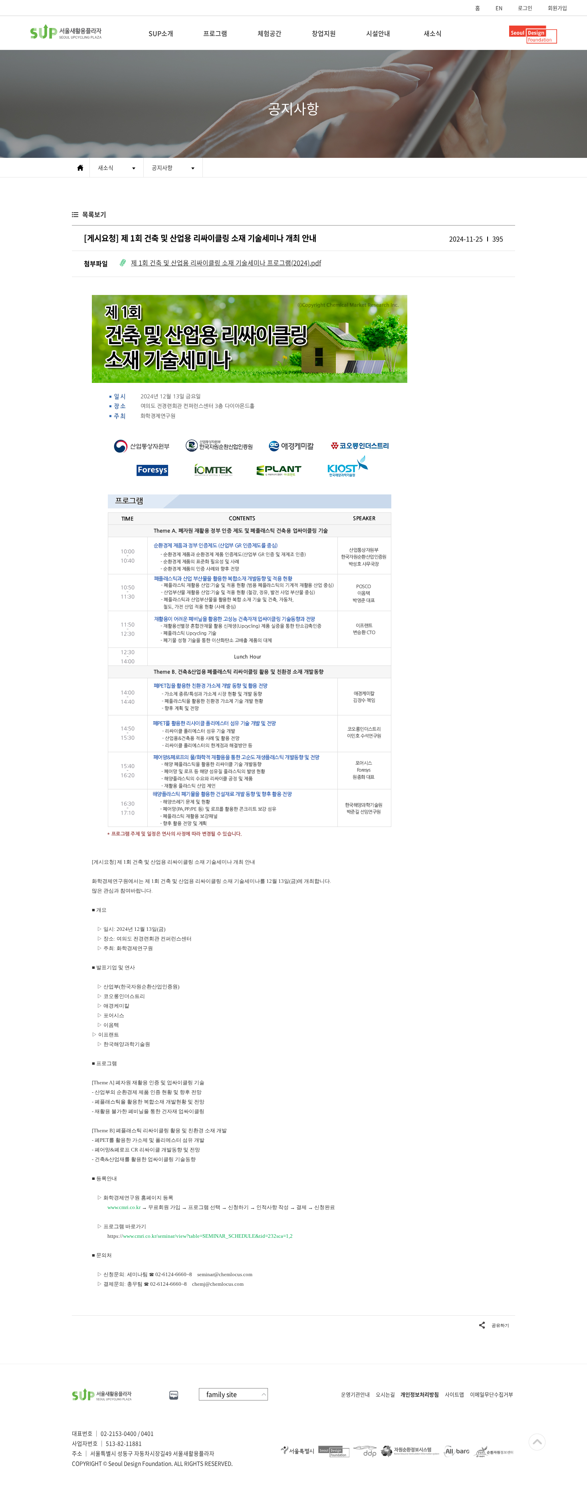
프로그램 (215, 33)
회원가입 (557, 8)
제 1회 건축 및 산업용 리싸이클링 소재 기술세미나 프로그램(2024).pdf (226, 262)
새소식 (433, 33)
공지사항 (162, 167)
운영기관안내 (355, 1394)
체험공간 (270, 33)
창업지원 (324, 33)
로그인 (525, 8)
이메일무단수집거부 (491, 1394)
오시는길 (385, 1394)
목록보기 (94, 214)
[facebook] (144, 1394)
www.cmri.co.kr (124, 1207)
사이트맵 (454, 1394)
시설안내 (378, 33)
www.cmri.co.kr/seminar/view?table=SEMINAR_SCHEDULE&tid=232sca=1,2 (208, 1236)
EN (499, 8)
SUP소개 (161, 33)
